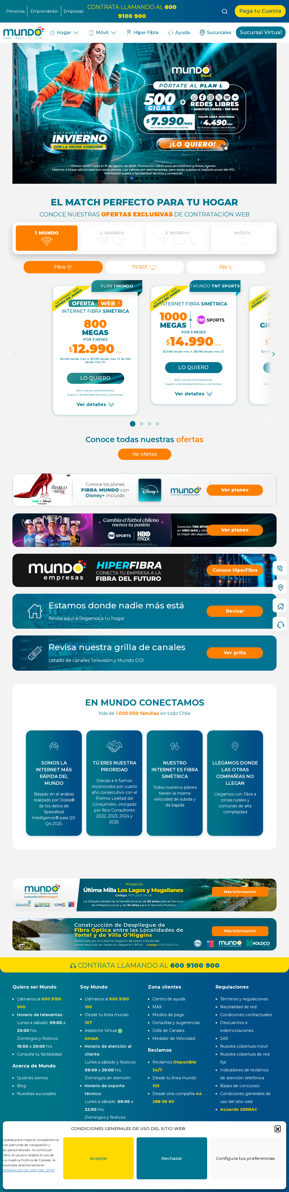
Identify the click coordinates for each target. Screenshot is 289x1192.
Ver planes (235, 490)
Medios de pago (168, 1014)
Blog (21, 1085)
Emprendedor (44, 11)
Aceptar (99, 1158)
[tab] (47, 238)
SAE (224, 1038)
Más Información (240, 931)
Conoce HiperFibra (235, 570)
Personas (15, 11)
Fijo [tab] (224, 267)
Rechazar (171, 1158)
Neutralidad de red (238, 1006)
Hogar (63, 32)
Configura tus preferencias (245, 1158)
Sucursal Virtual (261, 32)
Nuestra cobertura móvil (244, 1046)
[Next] (273, 354)
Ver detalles (91, 404)
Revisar (235, 611)
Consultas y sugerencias (176, 1022)
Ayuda (182, 32)
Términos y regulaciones (244, 999)
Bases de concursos (239, 1085)
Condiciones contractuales (246, 1014)
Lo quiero (95, 378)
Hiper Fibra (145, 32)
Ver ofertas (144, 454)
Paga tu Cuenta (260, 11)
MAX (157, 1006)
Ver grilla (235, 652)
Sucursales (218, 32)
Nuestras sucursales (36, 1093)
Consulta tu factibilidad (39, 1054)
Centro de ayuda (168, 999)
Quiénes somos (32, 1077)
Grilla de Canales (168, 1030)
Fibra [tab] (60, 267)
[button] (278, 1128)
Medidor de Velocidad (173, 1038)
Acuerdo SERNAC (238, 1109)
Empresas (73, 11)
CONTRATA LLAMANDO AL (148, 965)
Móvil (101, 32)
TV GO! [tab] (140, 267)
